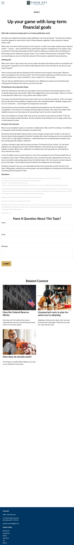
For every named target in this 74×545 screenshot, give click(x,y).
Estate (5, 536)
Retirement (6, 531)
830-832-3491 (11, 514)
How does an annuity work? (17, 357)
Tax (4, 540)
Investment (6, 533)
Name (3, 223)
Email (3, 234)
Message (4, 246)
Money (5, 543)
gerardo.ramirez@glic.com (11, 523)
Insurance (6, 538)
